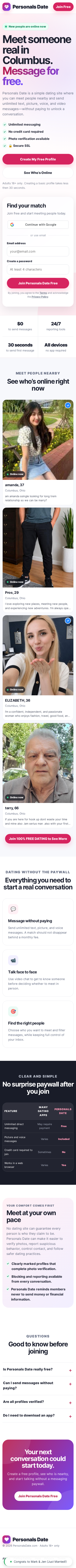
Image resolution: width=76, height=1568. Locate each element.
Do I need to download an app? (29, 1415)
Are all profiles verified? (23, 1402)
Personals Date (30, 7)
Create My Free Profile (38, 159)
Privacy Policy (40, 296)
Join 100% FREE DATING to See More (38, 839)
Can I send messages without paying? (28, 1385)
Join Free (63, 7)
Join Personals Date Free (38, 283)
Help (38, 1558)
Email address (16, 243)
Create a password (19, 261)
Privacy (49, 1558)
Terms (43, 292)
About (6, 1558)
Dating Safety (23, 1558)
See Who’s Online (38, 173)
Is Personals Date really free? (28, 1369)
